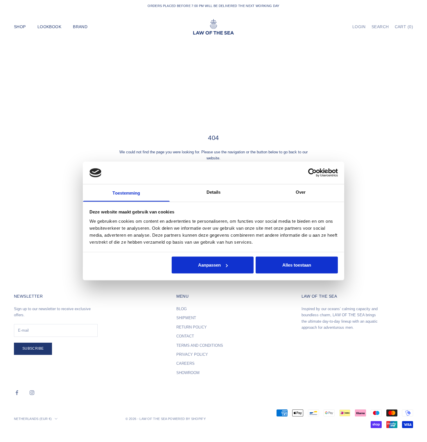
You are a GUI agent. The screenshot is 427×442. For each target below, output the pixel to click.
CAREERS (185, 363)
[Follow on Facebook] (17, 393)
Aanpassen (209, 265)
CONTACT (185, 336)
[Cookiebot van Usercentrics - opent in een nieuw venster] (312, 172)
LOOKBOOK (49, 26)
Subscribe (33, 348)
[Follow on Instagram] (32, 393)
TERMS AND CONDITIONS (199, 345)
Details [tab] (214, 191)
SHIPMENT (186, 318)
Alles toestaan (296, 265)
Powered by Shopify (187, 419)
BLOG (181, 309)
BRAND (80, 26)
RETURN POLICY (191, 327)
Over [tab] (301, 191)
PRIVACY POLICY (192, 354)
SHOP (20, 26)
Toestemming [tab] (126, 192)
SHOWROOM (188, 373)
